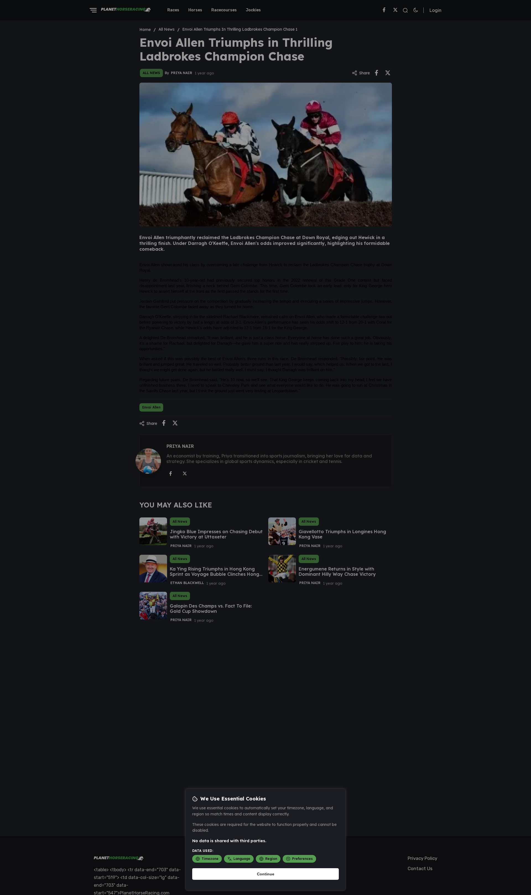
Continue (265, 874)
